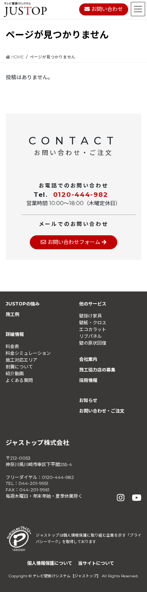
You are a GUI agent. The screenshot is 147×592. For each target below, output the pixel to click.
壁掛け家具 (90, 316)
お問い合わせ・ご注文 (101, 411)
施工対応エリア (21, 360)
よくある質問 (19, 380)
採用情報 (88, 380)
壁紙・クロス (92, 322)
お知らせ (88, 400)
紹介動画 (15, 373)
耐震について (19, 367)
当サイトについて (96, 563)
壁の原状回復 (92, 343)
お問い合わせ (106, 9)
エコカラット (92, 329)
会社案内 (88, 359)
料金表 (12, 346)
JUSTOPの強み (23, 304)
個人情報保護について (49, 563)
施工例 (12, 314)
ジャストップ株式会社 (37, 442)
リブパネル (90, 336)
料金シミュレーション (28, 353)
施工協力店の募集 (97, 370)
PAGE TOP (135, 567)
